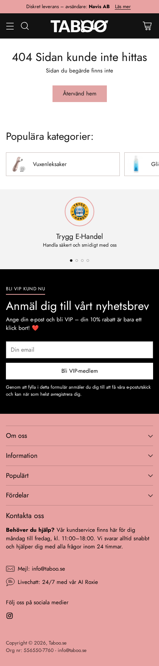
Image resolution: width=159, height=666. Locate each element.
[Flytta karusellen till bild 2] (76, 260)
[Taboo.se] (79, 26)
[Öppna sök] (24, 25)
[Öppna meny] (9, 25)
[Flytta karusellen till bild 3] (82, 260)
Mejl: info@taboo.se (41, 569)
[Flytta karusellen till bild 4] (88, 260)
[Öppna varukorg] (147, 25)
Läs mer (123, 6)
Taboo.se (58, 642)
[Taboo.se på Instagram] (9, 617)
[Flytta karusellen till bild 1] (71, 260)
